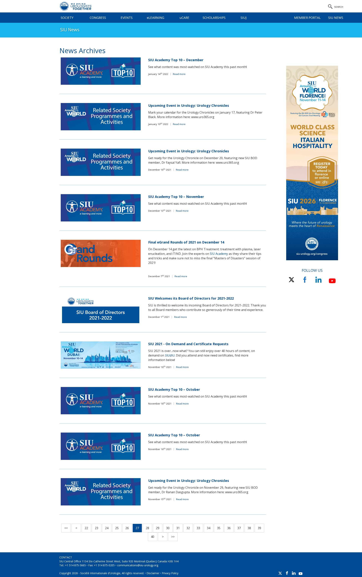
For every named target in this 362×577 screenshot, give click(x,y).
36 (229, 528)
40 (152, 537)
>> (173, 537)
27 (137, 528)
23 (96, 528)
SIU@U (169, 355)
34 (208, 528)
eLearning (155, 17)
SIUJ (244, 17)
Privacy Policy (170, 573)
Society (67, 17)
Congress (98, 17)
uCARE (184, 17)
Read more (179, 74)
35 (218, 528)
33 (198, 528)
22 (86, 528)
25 (117, 528)
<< (66, 528)
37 (239, 528)
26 (127, 528)
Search (338, 6)
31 (178, 528)
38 (249, 528)
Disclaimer (152, 573)
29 (157, 528)
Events (127, 17)
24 (106, 528)
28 (147, 528)
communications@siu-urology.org (137, 565)
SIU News (335, 17)
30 (167, 528)
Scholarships (214, 17)
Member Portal (307, 17)
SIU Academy (219, 254)
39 (259, 528)
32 (188, 528)
